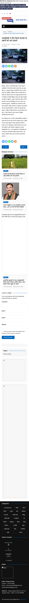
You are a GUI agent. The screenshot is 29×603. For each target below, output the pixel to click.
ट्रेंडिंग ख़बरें (6, 518)
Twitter (5, 13)
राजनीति (15, 525)
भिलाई (24, 521)
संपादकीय (23, 528)
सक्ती (8, 532)
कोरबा (24, 507)
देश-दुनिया (16, 518)
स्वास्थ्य (20, 532)
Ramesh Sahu (6, 44)
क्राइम (11, 511)
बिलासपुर (12, 521)
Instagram (7, 13)
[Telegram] (12, 66)
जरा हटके (6, 514)
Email (4, 317)
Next (23, 147)
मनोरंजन (6, 525)
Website (4, 324)
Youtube (10, 13)
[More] (15, 66)
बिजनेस (5, 521)
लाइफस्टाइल (6, 528)
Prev (6, 147)
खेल (17, 511)
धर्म (24, 518)
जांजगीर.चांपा (15, 514)
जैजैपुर (23, 514)
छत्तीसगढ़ (5, 46)
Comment (5, 301)
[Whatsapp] (9, 66)
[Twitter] (6, 66)
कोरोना (5, 511)
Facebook (2, 13)
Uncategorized (7, 507)
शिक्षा (15, 528)
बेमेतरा (18, 521)
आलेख (17, 507)
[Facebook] (3, 66)
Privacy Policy (7, 354)
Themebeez (23, 599)
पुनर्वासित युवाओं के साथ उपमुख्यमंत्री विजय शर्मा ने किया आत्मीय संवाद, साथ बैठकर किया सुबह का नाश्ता (14, 282)
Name (4, 311)
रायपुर (23, 525)
